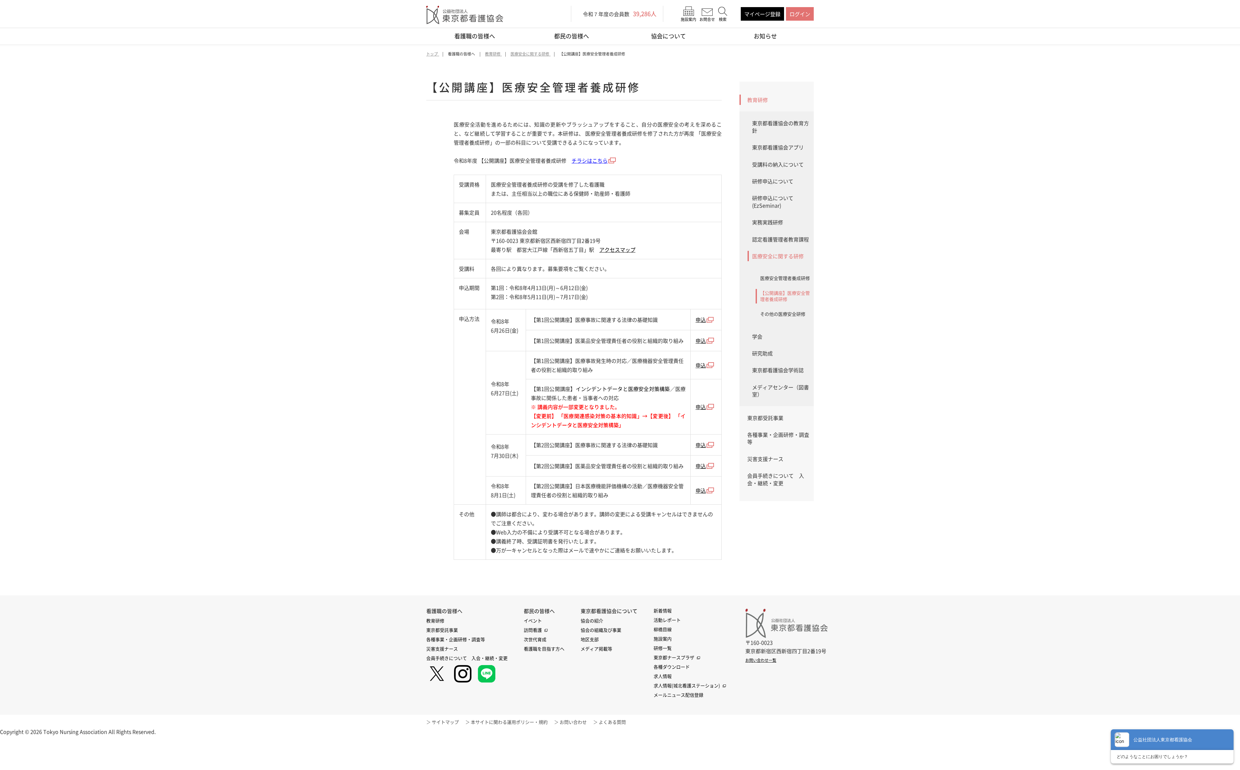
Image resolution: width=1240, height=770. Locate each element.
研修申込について (772, 181)
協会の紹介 (592, 620)
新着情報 (663, 610)
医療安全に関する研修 (778, 256)
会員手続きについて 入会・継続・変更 (775, 479)
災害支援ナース (765, 459)
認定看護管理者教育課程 (780, 239)
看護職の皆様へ (474, 36)
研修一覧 (663, 648)
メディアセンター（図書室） (780, 390)
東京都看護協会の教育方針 (780, 126)
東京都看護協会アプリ (778, 147)
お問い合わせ (573, 722)
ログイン (800, 14)
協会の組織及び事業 (601, 630)
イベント (533, 620)
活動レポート (667, 620)
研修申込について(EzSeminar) (772, 201)
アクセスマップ (617, 249)
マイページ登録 (762, 14)
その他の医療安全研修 (782, 314)
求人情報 (663, 676)
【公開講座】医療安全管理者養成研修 (785, 296)
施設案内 (663, 638)
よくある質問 (612, 722)
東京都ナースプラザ (674, 657)
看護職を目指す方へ (544, 648)
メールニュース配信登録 (678, 695)
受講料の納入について (778, 164)
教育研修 (757, 100)
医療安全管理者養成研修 (785, 278)
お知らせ (765, 36)
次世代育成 (535, 639)
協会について (668, 36)
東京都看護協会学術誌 (778, 370)
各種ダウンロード (672, 666)
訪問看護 (533, 630)
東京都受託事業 (765, 418)
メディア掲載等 (596, 648)
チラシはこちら (590, 160)
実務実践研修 (767, 222)
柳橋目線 (663, 629)
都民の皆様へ (571, 36)
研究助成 (762, 353)
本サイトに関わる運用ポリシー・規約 (509, 722)
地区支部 (590, 639)
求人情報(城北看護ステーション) (687, 685)
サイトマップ (445, 722)
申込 (701, 319)
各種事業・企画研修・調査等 (778, 438)
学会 (757, 336)
